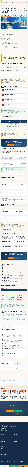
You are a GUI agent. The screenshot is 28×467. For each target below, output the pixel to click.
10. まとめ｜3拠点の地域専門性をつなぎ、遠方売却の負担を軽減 (9, 47)
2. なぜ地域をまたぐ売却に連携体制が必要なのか (7, 34)
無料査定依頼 (2, 461)
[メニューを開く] (26, 1)
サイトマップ (11, 461)
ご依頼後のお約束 (3, 439)
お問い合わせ (6, 461)
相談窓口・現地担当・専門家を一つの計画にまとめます (9, 43)
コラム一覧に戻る (3, 5)
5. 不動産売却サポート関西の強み (5, 39)
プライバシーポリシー (17, 461)
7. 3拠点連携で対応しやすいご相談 (6, 42)
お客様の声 (2, 446)
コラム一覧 (3, 368)
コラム (2, 2)
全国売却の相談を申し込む (11, 144)
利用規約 (21, 461)
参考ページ (3, 51)
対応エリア (16, 363)
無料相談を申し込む (17, 368)
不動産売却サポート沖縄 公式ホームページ (7, 229)
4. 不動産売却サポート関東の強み (5, 38)
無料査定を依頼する (18, 144)
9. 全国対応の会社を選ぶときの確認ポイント (7, 46)
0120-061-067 (4, 428)
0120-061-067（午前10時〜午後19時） (14, 413)
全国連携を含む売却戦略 (5, 363)
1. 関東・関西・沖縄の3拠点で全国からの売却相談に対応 (8, 33)
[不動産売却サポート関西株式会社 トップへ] (4, 1)
